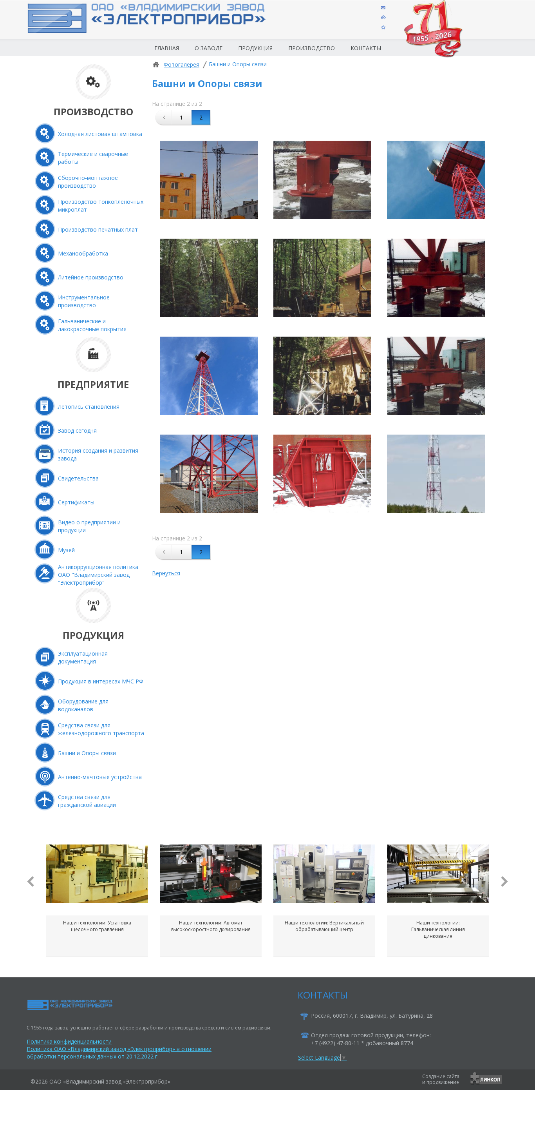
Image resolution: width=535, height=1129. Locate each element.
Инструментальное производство (84, 301)
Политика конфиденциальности (69, 1041)
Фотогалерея (181, 64)
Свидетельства (78, 478)
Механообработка (83, 253)
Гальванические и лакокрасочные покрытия (92, 325)
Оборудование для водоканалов (83, 705)
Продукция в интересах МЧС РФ (100, 681)
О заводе (208, 48)
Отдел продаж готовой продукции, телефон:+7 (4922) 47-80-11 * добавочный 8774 (371, 1039)
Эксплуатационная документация (83, 657)
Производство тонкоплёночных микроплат (100, 205)
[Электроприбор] (159, 25)
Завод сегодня (77, 430)
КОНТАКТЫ (323, 994)
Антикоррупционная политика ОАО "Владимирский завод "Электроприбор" (98, 574)
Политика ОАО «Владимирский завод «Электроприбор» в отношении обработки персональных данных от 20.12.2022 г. (119, 1052)
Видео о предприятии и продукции (89, 526)
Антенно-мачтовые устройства (100, 777)
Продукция (255, 48)
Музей (66, 550)
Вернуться (166, 573)
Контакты (366, 48)
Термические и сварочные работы (93, 157)
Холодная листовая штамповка (100, 134)
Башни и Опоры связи (87, 753)
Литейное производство (90, 277)
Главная (166, 48)
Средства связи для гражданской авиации (87, 800)
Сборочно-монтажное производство (88, 181)
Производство (311, 48)
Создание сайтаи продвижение (440, 1079)
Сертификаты (76, 502)
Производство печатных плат (98, 229)
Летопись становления (88, 406)
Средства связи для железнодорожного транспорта (101, 729)
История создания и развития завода (98, 454)
